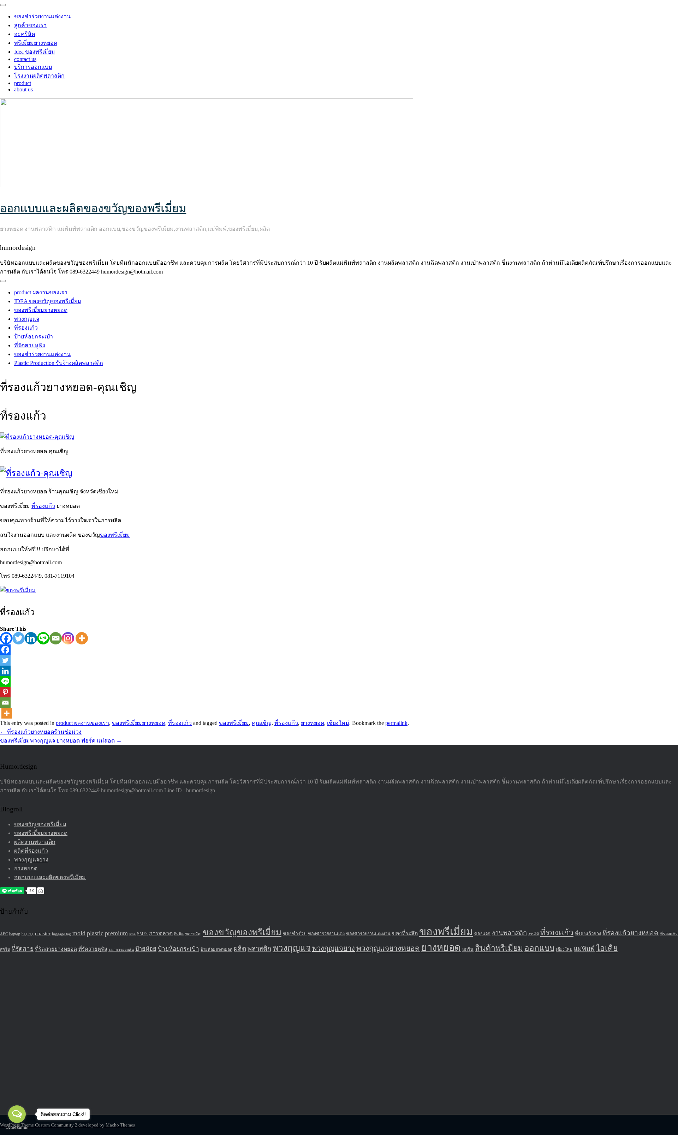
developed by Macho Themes (106, 1125)
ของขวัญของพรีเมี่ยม (40, 824)
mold (78, 933)
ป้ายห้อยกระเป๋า (33, 337)
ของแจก (482, 933)
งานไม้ (533, 934)
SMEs (142, 933)
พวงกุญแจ (26, 319)
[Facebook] (6, 638)
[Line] (43, 638)
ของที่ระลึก (405, 933)
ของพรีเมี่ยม (115, 535)
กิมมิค (179, 934)
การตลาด (161, 933)
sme (132, 934)
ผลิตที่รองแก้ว (31, 851)
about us (23, 89)
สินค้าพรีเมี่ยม (499, 948)
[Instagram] (68, 638)
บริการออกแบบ (33, 67)
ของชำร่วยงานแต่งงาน (42, 16)
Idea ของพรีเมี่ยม (34, 52)
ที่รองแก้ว (26, 328)
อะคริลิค (24, 34)
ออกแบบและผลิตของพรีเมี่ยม (50, 877)
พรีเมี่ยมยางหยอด (35, 43)
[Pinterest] (5, 692)
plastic (95, 933)
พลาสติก (259, 948)
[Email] (55, 638)
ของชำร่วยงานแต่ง (326, 933)
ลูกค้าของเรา (30, 25)
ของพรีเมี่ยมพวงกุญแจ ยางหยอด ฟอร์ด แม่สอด (61, 741)
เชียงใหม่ (338, 723)
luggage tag (61, 934)
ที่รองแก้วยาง (588, 933)
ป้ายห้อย (145, 948)
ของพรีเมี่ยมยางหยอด (40, 310)
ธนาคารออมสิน (121, 949)
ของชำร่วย (295, 933)
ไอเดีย (607, 948)
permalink (396, 723)
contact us (25, 59)
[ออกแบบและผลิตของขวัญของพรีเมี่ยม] (206, 185)
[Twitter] (18, 638)
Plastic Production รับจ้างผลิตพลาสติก (58, 363)
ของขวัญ (193, 933)
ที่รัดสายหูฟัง (29, 345)
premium (116, 933)
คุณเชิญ (262, 723)
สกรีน (468, 949)
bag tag (28, 934)
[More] (81, 638)
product (22, 83)
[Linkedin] (31, 638)
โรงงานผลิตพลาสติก (39, 76)
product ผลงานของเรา (40, 292)
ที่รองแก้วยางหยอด (630, 933)
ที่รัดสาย (23, 948)
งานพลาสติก (509, 933)
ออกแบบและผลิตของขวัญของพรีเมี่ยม (93, 208)
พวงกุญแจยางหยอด (388, 948)
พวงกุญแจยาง (31, 860)
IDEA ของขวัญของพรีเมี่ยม (47, 301)
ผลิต (240, 948)
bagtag (14, 933)
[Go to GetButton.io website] (17, 1127)
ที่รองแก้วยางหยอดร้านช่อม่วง (41, 732)
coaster (42, 933)
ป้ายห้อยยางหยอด (216, 949)
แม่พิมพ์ (584, 948)
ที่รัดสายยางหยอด (56, 949)
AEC (4, 934)
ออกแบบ (539, 948)
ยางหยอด (312, 723)
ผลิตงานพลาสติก (34, 842)
